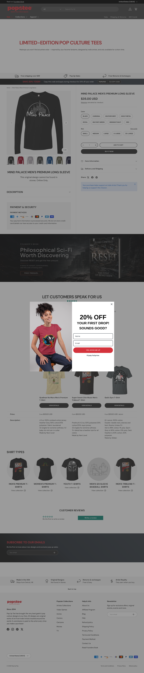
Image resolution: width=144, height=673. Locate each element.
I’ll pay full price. (93, 355)
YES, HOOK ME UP (93, 350)
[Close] (111, 304)
